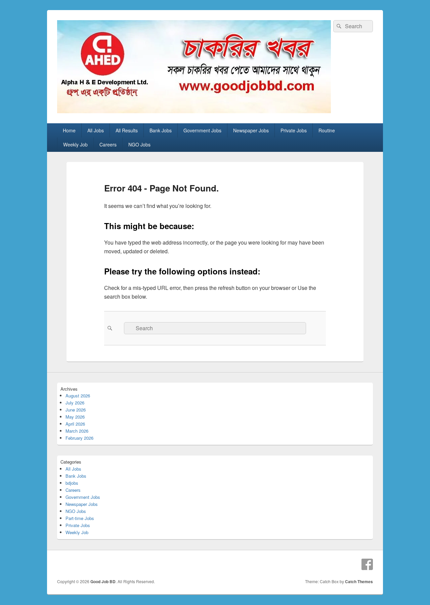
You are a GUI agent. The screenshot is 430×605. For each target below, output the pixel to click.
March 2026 (77, 431)
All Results (127, 130)
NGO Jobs (139, 144)
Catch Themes (359, 581)
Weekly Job (75, 144)
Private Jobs (294, 130)
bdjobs (72, 483)
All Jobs (95, 130)
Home (69, 130)
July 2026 (75, 402)
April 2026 (75, 424)
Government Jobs (202, 130)
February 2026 (79, 438)
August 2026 (78, 395)
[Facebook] (367, 564)
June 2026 (76, 409)
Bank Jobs (160, 130)
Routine (326, 130)
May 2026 (75, 417)
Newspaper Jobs (251, 130)
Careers (108, 144)
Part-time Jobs (80, 518)
